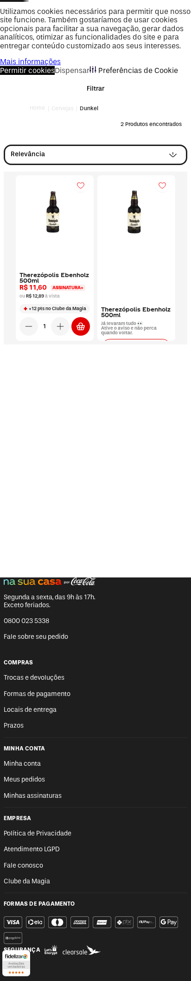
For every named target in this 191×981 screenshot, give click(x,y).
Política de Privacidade (96, 571)
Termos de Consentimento (70, 553)
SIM (96, 461)
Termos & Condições (127, 553)
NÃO (95, 487)
